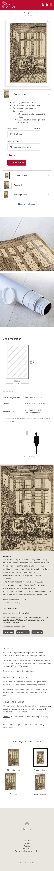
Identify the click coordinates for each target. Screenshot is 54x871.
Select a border (13, 141)
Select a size (23, 128)
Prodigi (31, 863)
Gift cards (27, 848)
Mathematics (23, 632)
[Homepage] (8, 5)
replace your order (24, 724)
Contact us (27, 841)
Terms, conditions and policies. (27, 851)
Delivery (6, 716)
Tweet (33, 204)
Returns (27, 846)
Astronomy (8, 632)
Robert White (27, 15)
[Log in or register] (42, 5)
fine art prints (27, 671)
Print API (23, 863)
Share (22, 204)
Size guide (36, 128)
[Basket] (47, 4)
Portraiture (37, 632)
